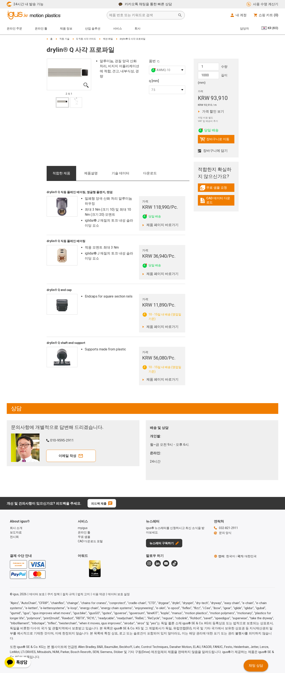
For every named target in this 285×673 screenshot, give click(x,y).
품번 (152, 61)
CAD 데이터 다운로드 (217, 200)
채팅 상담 (256, 666)
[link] (216, 189)
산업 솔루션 (92, 28)
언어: (226, 556)
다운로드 (150, 173)
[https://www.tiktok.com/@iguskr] (174, 563)
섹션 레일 (108, 39)
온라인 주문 (14, 28)
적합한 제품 (61, 173)
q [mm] (154, 81)
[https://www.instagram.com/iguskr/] (149, 563)
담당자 (244, 28)
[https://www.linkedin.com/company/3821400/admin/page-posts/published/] (157, 563)
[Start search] (179, 15)
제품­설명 (91, 173)
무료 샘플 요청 (217, 189)
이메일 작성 (67, 456)
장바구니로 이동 (214, 140)
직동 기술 (64, 39)
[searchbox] (142, 15)
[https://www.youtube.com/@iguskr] (166, 563)
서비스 (117, 28)
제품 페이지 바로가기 (161, 225)
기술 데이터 (120, 173)
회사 (137, 28)
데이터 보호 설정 (119, 594)
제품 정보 (66, 28)
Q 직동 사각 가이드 (86, 39)
